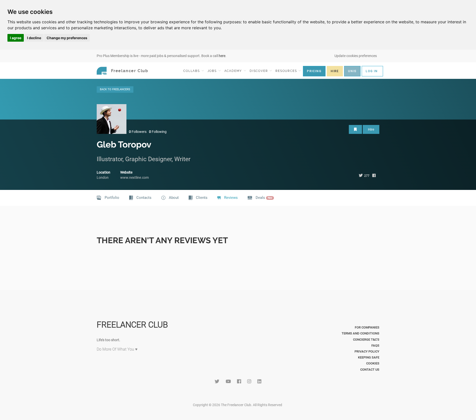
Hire (371, 129)
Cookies (372, 363)
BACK (115, 89)
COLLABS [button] (192, 71)
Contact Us (369, 369)
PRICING (314, 71)
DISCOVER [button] (259, 71)
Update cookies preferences (355, 56)
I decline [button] (34, 38)
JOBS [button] (213, 71)
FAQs (375, 345)
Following (158, 132)
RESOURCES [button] (286, 71)
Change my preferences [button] (67, 38)
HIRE (335, 71)
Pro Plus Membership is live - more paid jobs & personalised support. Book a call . (161, 56)
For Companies (367, 327)
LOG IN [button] (372, 71)
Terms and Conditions (360, 333)
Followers (138, 132)
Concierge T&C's (366, 339)
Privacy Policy (367, 351)
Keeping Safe (368, 357)
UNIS (352, 71)
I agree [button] (15, 38)
